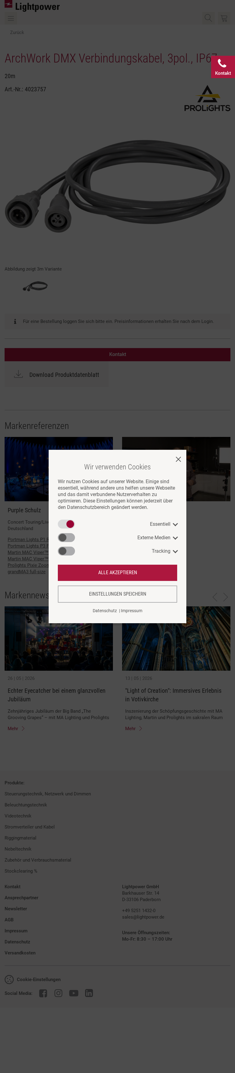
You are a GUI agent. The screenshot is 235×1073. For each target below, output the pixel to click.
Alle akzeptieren (117, 572)
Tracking (161, 551)
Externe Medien (153, 537)
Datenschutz (105, 610)
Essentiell (160, 524)
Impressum (131, 610)
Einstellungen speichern (117, 594)
